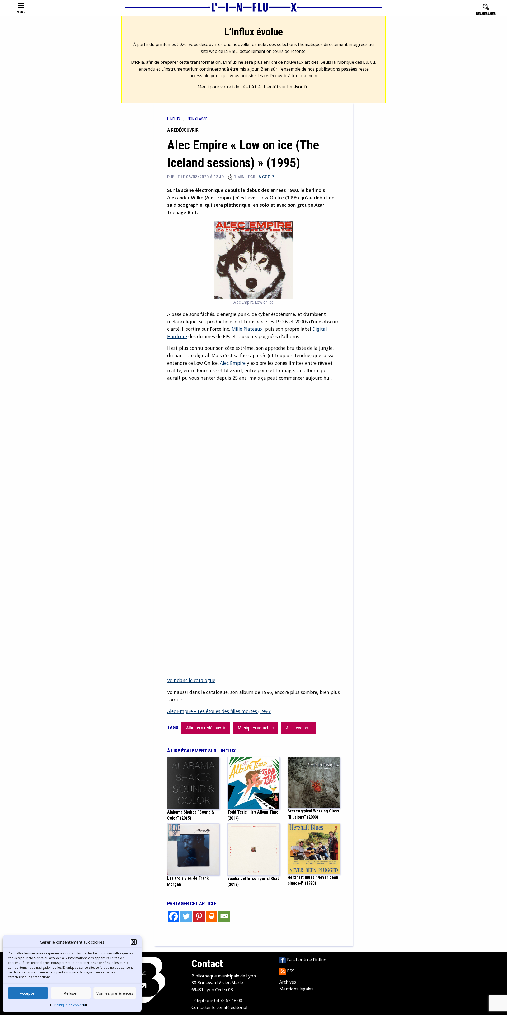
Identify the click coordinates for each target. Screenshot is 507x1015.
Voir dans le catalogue (191, 680)
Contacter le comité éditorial (219, 1007)
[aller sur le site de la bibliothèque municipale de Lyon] (145, 979)
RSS (290, 971)
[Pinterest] (199, 916)
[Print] (211, 916)
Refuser (71, 993)
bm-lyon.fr (297, 87)
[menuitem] (177, 119)
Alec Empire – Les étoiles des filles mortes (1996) (219, 711)
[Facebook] (173, 916)
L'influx (173, 119)
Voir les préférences (114, 993)
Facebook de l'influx (306, 960)
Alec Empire (233, 363)
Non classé (197, 119)
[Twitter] (186, 916)
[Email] (224, 916)
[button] (133, 942)
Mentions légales (296, 989)
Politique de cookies (69, 1005)
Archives (287, 982)
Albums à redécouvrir (206, 728)
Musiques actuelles (256, 728)
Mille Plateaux (247, 329)
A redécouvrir (298, 728)
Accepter (28, 993)
